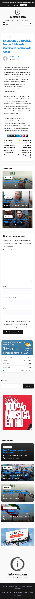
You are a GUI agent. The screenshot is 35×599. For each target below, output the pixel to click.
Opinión (31, 592)
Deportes (8, 447)
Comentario (7, 250)
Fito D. (18, 225)
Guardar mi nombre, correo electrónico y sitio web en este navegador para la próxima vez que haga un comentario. (16, 324)
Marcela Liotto (21, 186)
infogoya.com (17, 17)
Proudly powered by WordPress (12, 586)
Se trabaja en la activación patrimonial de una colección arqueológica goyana (16, 183)
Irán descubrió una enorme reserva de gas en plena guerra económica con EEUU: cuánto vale (17, 514)
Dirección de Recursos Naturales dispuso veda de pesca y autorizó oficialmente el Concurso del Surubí (10, 148)
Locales (7, 37)
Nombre (6, 286)
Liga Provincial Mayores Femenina (14, 451)
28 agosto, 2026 (10, 455)
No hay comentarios (12, 458)
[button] (26, 23)
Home (3, 592)
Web (4, 308)
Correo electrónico (10, 297)
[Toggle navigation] (7, 24)
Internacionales (10, 508)
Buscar (4, 381)
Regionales (17, 595)
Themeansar (17, 588)
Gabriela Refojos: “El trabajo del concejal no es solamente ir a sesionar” (16, 202)
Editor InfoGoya (16, 57)
